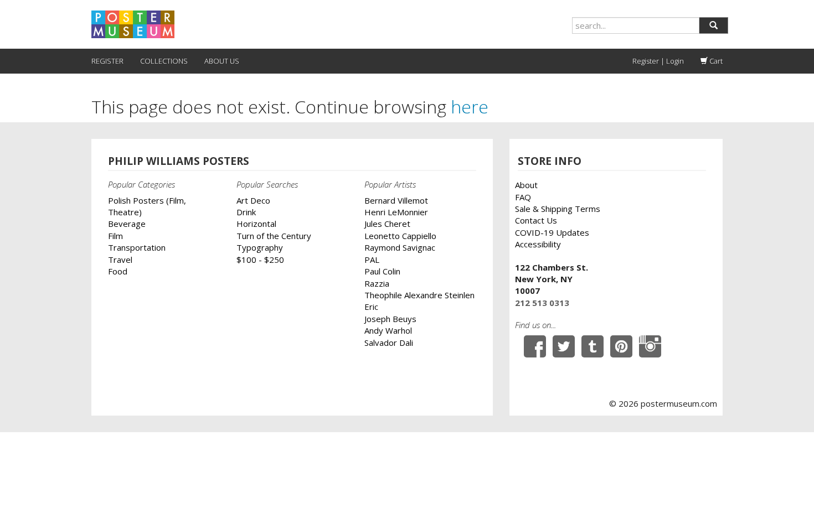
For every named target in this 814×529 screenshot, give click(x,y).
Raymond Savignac (399, 247)
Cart (715, 61)
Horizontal (256, 223)
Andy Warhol (388, 330)
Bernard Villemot (396, 200)
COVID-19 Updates (552, 232)
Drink (246, 211)
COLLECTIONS (164, 61)
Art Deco (253, 200)
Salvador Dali (388, 342)
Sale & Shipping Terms (557, 208)
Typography (259, 247)
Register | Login (658, 61)
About (526, 184)
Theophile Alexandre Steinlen (419, 294)
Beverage (127, 223)
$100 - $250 (260, 259)
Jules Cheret (387, 223)
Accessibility (538, 244)
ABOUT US (221, 61)
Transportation (137, 247)
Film (115, 235)
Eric (371, 306)
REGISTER (107, 61)
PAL (371, 259)
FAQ (523, 197)
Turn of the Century (273, 235)
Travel (120, 259)
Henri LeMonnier (396, 211)
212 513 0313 (542, 302)
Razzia (376, 283)
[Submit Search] (713, 25)
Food (117, 271)
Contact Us (536, 220)
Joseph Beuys (390, 318)
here (469, 106)
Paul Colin (382, 271)
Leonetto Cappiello (400, 235)
